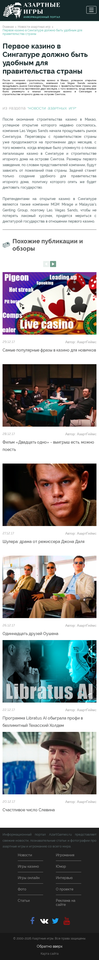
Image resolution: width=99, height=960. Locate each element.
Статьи (24, 901)
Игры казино (28, 866)
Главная (8, 27)
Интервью (64, 878)
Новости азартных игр (34, 27)
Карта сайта (50, 953)
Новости (25, 855)
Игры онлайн (29, 878)
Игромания (65, 855)
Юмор (61, 866)
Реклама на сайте (65, 903)
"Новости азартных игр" (51, 109)
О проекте (64, 889)
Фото (22, 889)
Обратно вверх (49, 946)
